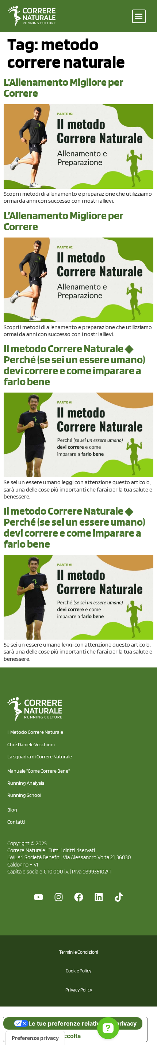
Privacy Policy (78, 990)
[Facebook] (78, 897)
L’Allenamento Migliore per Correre (63, 87)
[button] (139, 16)
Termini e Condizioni (78, 952)
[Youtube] (38, 897)
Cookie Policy (78, 971)
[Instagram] (58, 897)
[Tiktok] (119, 897)
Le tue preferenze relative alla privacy (82, 1023)
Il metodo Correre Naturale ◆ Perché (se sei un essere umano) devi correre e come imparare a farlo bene (74, 365)
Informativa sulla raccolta (45, 1036)
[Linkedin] (98, 897)
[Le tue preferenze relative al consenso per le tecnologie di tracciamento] (35, 1038)
